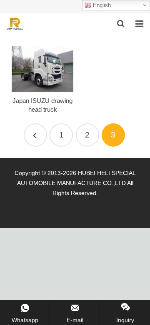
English (101, 5)
